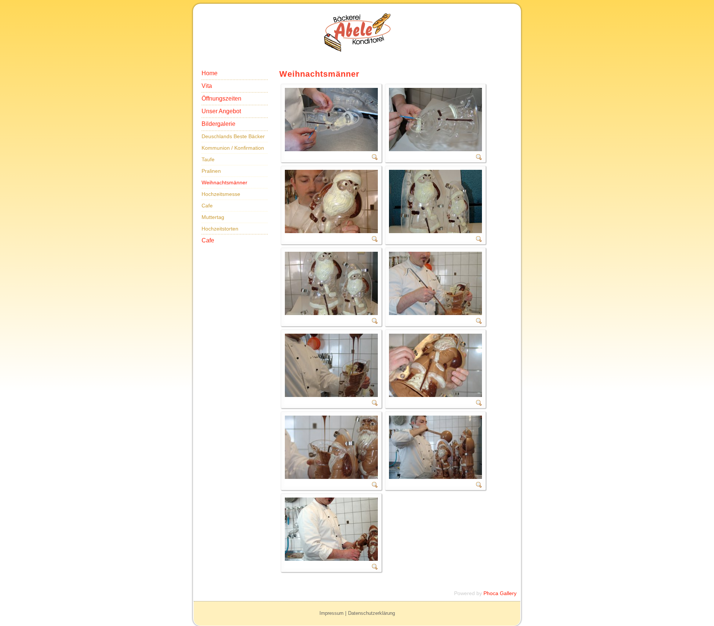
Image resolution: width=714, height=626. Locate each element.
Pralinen (211, 171)
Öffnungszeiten (221, 98)
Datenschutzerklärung (371, 613)
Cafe (207, 206)
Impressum (331, 613)
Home (210, 73)
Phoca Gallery (500, 593)
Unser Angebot (221, 111)
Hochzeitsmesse (221, 194)
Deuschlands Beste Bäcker (233, 136)
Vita (207, 86)
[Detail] (375, 158)
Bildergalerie (218, 124)
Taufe (208, 159)
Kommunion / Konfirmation (233, 148)
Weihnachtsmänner (224, 182)
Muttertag (213, 217)
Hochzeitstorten (220, 229)
